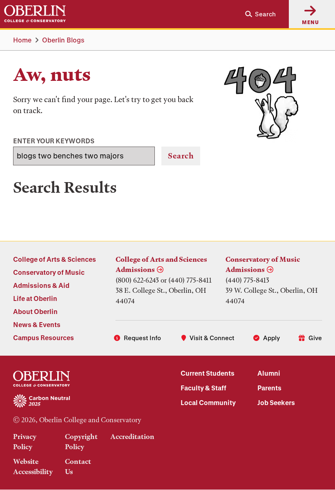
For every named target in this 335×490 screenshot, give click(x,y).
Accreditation (132, 436)
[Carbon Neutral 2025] (83, 401)
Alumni (268, 373)
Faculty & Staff (203, 388)
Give (315, 337)
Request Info (142, 337)
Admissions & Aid (41, 285)
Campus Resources (43, 337)
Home (22, 40)
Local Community (208, 402)
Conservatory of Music (49, 272)
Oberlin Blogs (63, 40)
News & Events (36, 324)
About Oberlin (35, 311)
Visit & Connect (212, 337)
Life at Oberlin (35, 298)
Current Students (207, 373)
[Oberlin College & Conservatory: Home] (35, 14)
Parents (269, 388)
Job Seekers (276, 402)
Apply (271, 337)
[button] (257, 14)
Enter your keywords (53, 141)
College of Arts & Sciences (54, 259)
